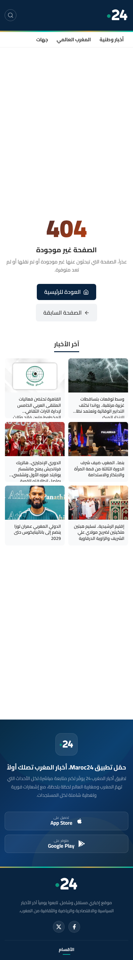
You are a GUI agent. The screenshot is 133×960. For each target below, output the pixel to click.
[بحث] (10, 15)
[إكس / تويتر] (59, 927)
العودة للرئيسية (62, 292)
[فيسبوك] (74, 927)
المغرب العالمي (74, 39)
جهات (42, 39)
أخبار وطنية (112, 39)
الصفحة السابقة (62, 312)
